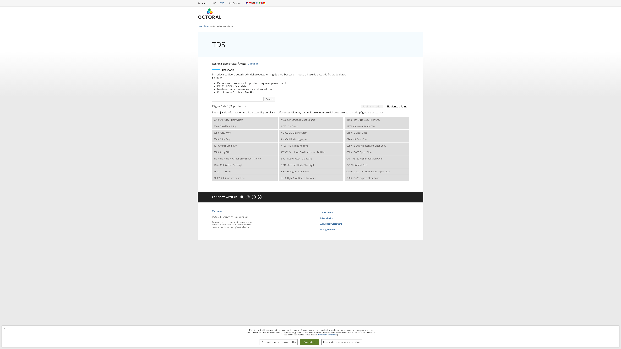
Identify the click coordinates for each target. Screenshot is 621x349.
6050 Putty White (223, 132)
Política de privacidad (327, 335)
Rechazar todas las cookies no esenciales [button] (341, 342)
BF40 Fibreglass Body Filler (295, 171)
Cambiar (253, 63)
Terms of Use (326, 212)
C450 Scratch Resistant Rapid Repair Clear (368, 171)
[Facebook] (254, 197)
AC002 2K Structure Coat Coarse (298, 119)
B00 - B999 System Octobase (296, 158)
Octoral (217, 211)
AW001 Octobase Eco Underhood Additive (303, 152)
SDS (214, 3)
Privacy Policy (326, 218)
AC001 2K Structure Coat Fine (229, 178)
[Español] (263, 3)
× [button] (4, 328)
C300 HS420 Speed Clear (359, 152)
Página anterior (371, 106)
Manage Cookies (328, 229)
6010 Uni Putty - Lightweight (228, 119)
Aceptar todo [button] (309, 342)
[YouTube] (242, 197)
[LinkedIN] (260, 197)
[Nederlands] (250, 3)
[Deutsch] (253, 3)
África (206, 26)
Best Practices (235, 3)
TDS (222, 3)
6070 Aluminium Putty (225, 145)
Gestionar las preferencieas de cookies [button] (278, 342)
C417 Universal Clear (357, 165)
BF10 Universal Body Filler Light (297, 165)
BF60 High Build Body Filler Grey (363, 119)
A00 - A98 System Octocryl (228, 165)
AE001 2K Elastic (289, 126)
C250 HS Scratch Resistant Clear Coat (366, 145)
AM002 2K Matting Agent (294, 132)
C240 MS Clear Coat (356, 139)
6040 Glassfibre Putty (225, 126)
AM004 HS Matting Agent (294, 139)
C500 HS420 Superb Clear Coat (362, 178)
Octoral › (202, 3)
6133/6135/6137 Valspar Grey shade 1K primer (238, 158)
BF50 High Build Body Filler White (298, 178)
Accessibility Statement (331, 223)
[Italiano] (260, 3)
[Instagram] (248, 197)
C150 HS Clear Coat (356, 132)
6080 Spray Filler (222, 152)
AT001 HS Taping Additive (294, 145)
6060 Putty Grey (222, 139)
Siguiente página (397, 106)
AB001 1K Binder (222, 171)
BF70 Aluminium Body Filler (360, 126)
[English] (246, 3)
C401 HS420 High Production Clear (364, 158)
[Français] (257, 3)
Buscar (269, 99)
